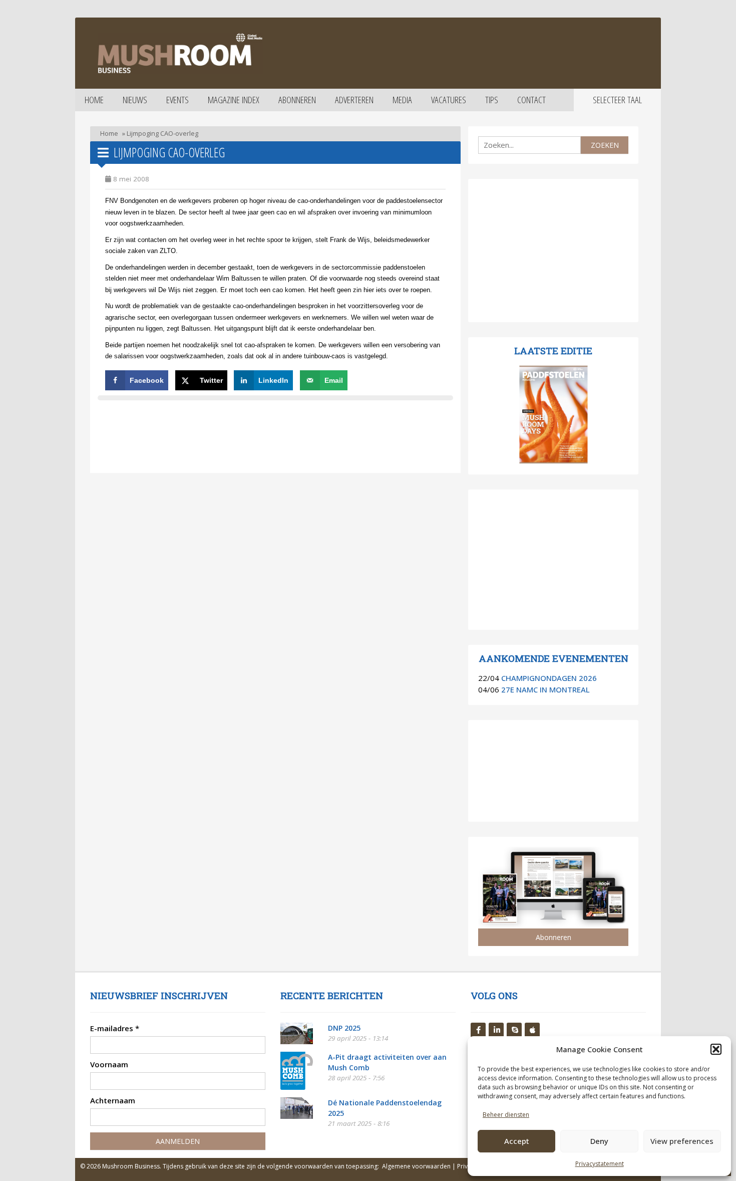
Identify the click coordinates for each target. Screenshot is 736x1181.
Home (94, 99)
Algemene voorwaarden (416, 1166)
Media (402, 99)
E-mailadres (114, 1028)
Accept (516, 1141)
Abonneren (297, 99)
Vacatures (448, 99)
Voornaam (109, 1064)
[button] (716, 1049)
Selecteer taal (617, 99)
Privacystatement (599, 1163)
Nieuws (135, 99)
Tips (491, 99)
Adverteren (354, 99)
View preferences (681, 1141)
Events (177, 99)
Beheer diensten (506, 1114)
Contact (531, 99)
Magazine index (233, 99)
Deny (599, 1141)
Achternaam (112, 1100)
